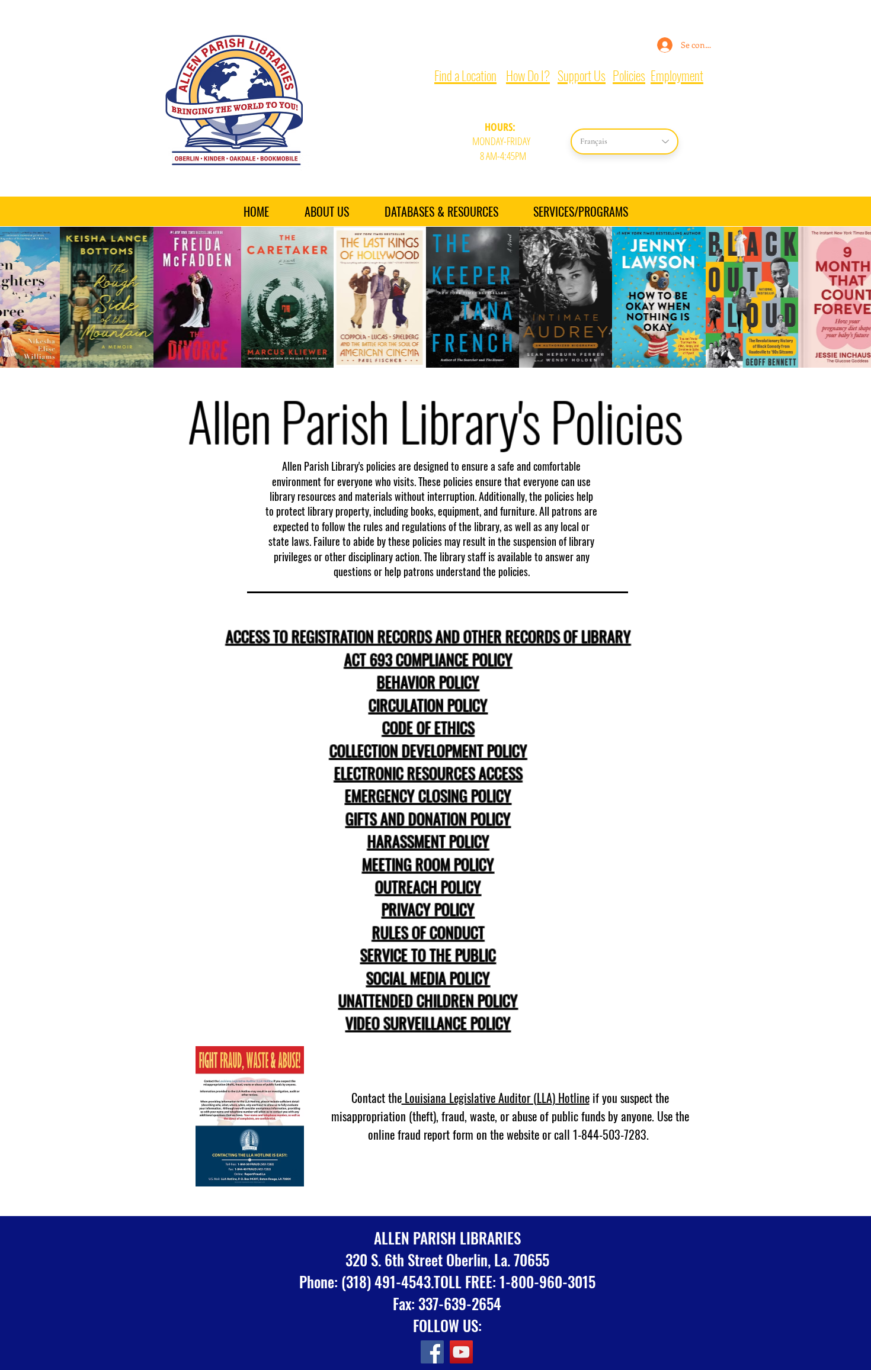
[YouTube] (461, 1351)
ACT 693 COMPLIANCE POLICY (428, 659)
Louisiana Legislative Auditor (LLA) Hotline (496, 1098)
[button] (580, 211)
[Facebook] (432, 1351)
